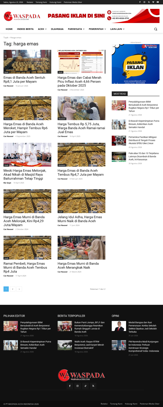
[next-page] (19, 289)
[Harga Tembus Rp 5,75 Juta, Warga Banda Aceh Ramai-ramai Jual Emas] (81, 108)
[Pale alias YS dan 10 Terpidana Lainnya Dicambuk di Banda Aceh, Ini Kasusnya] (119, 157)
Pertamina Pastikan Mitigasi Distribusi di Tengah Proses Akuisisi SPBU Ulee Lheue (142, 140)
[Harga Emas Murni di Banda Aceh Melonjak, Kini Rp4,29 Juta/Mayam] (27, 201)
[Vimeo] (153, 2)
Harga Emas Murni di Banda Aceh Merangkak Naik (78, 265)
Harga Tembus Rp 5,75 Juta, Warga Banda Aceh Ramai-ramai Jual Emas (81, 128)
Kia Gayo (7, 183)
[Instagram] (144, 2)
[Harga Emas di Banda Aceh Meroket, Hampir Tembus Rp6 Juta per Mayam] (27, 108)
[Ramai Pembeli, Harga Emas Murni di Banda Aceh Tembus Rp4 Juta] (27, 248)
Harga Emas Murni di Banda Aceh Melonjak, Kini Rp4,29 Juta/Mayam (24, 221)
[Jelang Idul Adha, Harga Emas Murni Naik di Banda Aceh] (81, 201)
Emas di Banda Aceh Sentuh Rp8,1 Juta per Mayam (24, 79)
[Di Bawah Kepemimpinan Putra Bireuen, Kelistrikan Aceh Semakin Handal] (119, 124)
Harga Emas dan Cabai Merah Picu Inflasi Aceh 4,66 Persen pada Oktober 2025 (79, 81)
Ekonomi (7, 119)
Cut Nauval (8, 86)
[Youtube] (157, 2)
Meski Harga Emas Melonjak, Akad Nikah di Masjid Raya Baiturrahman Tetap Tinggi (25, 174)
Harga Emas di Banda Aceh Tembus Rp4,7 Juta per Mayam (81, 172)
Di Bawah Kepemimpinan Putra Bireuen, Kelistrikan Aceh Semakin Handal (144, 124)
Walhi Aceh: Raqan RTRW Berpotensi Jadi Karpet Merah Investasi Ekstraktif (89, 344)
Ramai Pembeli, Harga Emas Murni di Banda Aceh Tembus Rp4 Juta (25, 267)
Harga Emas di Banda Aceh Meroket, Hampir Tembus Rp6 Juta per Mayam (26, 128)
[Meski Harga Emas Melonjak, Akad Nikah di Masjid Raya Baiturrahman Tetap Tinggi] (27, 155)
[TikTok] (85, 386)
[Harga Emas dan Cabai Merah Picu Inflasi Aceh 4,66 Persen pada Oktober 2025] (81, 62)
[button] (155, 29)
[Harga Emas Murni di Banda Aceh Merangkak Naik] (81, 248)
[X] (149, 2)
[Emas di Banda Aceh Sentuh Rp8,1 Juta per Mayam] (27, 62)
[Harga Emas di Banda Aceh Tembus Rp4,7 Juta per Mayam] (81, 155)
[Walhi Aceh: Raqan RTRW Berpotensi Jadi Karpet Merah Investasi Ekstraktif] (65, 345)
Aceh (6, 72)
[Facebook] (140, 2)
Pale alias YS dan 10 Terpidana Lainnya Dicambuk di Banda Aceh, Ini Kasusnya (144, 156)
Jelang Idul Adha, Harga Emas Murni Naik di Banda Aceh (80, 219)
